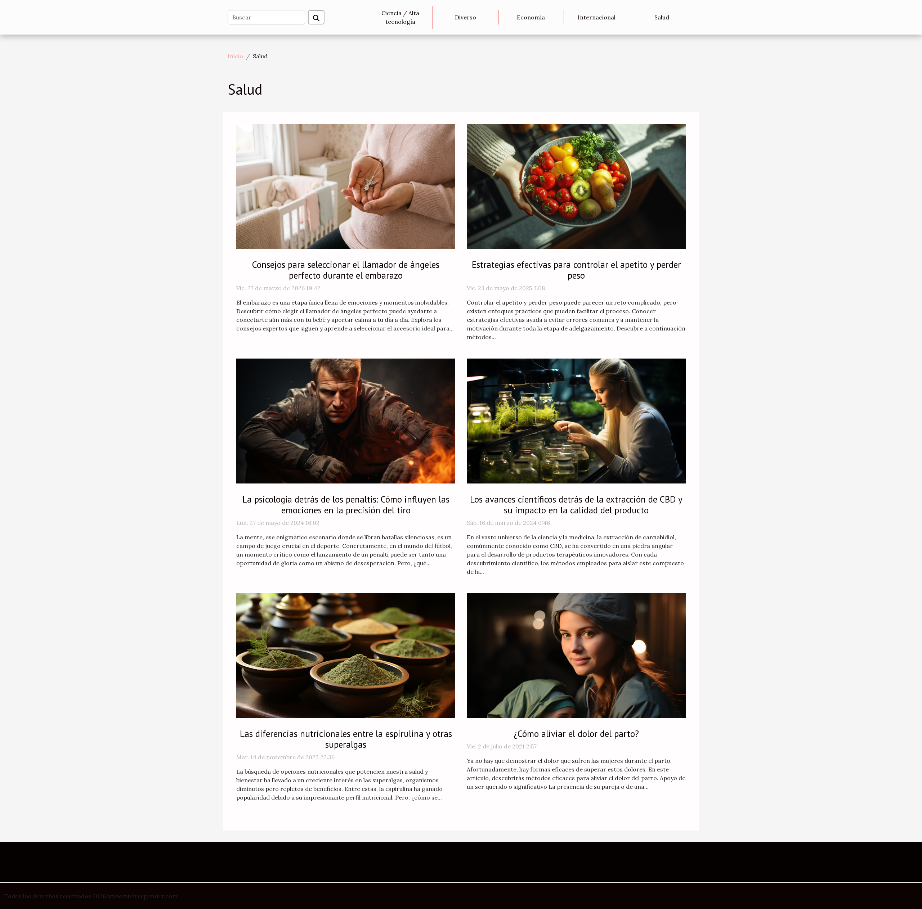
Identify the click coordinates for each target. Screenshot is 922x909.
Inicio (235, 56)
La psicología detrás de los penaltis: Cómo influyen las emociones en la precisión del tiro (345, 505)
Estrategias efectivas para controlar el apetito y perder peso (576, 270)
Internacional (597, 17)
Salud (661, 17)
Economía (531, 17)
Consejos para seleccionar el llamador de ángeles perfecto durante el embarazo (345, 270)
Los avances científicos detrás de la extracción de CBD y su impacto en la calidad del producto (576, 505)
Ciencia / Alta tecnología (400, 17)
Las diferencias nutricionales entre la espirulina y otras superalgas (346, 739)
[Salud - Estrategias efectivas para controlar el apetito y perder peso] (576, 185)
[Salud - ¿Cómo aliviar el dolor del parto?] (576, 654)
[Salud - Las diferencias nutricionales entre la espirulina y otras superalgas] (345, 654)
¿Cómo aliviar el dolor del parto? (576, 733)
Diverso (465, 17)
